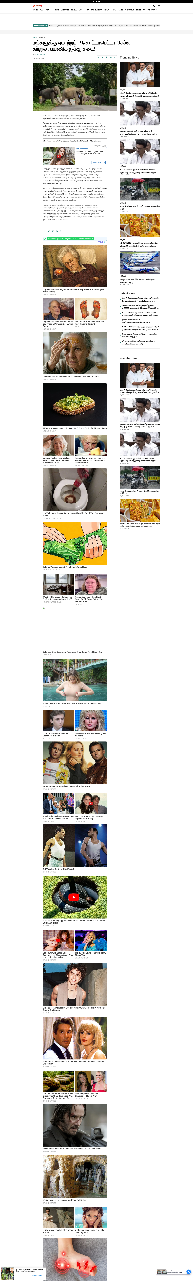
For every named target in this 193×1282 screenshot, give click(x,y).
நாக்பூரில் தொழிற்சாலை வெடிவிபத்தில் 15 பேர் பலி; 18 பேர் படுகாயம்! (77, 141)
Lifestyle (65, 10)
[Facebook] (93, 1)
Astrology (84, 10)
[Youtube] (99, 1)
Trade (138, 10)
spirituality (96, 10)
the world (129, 10)
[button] (159, 6)
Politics (55, 10)
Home (35, 10)
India (114, 10)
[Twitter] (96, 1)
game (120, 10)
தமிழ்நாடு (42, 37)
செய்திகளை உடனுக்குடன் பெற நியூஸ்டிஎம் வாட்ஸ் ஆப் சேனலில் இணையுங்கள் (70, 239)
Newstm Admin (40, 54)
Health (107, 10)
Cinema (74, 10)
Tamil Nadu (44, 10)
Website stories (150, 10)
